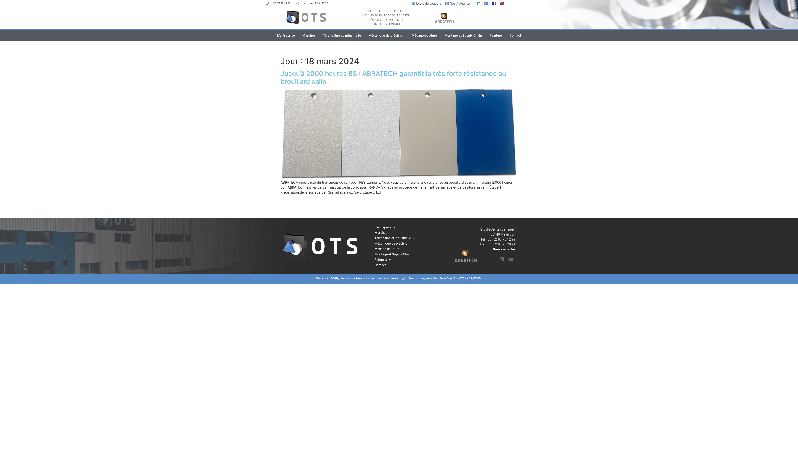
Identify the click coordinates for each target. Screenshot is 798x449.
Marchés (308, 35)
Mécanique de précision (386, 35)
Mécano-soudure (424, 35)
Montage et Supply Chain (463, 35)
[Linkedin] (478, 3)
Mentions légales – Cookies (426, 278)
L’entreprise (286, 35)
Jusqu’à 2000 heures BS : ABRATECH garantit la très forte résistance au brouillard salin (393, 77)
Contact (515, 35)
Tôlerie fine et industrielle (342, 35)
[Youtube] (485, 3)
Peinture (495, 35)
